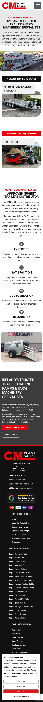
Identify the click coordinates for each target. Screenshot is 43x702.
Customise (21, 682)
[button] (4, 100)
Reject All (21, 686)
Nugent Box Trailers (18, 87)
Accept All (21, 691)
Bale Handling (14, 142)
